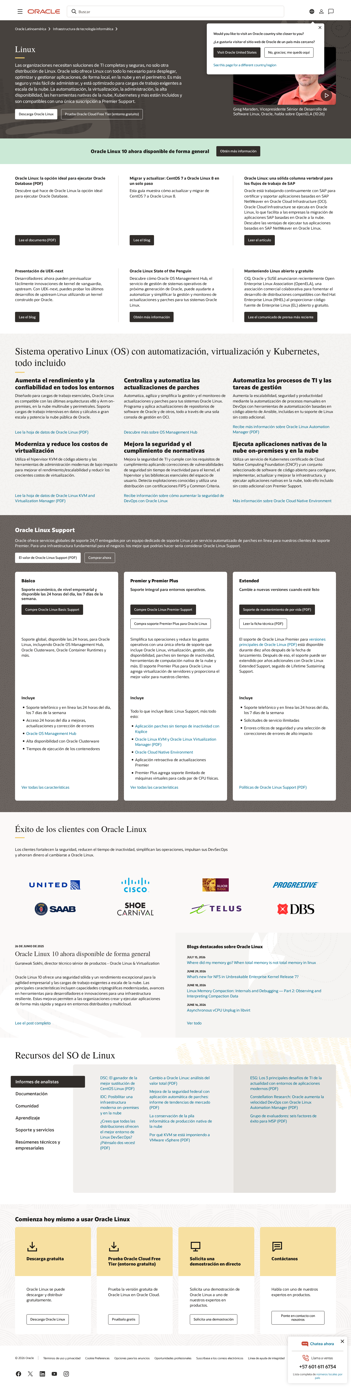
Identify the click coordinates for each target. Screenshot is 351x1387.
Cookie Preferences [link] (97, 1358)
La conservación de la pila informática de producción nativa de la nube (180, 1121)
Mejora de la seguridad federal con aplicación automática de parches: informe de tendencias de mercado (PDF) (179, 1099)
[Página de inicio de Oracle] (44, 11)
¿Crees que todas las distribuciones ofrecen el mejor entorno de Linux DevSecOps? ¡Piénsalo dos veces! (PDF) (119, 1134)
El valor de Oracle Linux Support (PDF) (48, 557)
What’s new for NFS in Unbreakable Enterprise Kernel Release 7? (242, 976)
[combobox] (175, 11)
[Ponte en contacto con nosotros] (331, 11)
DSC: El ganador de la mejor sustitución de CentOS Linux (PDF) (118, 1083)
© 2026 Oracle (24, 1358)
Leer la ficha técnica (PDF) (263, 623)
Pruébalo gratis (123, 1319)
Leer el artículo (259, 240)
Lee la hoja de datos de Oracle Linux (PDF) (51, 432)
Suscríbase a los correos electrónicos (219, 1358)
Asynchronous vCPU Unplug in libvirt (218, 1010)
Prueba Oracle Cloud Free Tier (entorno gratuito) (102, 114)
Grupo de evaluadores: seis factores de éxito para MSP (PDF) (283, 1118)
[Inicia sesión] (321, 11)
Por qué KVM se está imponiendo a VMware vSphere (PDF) (179, 1137)
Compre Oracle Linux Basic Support (52, 609)
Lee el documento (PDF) (35, 240)
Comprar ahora (99, 557)
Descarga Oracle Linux (36, 114)
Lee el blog (141, 240)
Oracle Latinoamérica (30, 29)
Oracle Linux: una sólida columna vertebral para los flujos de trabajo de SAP (288, 181)
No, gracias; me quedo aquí (289, 52)
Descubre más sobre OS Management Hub (160, 432)
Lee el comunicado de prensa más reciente (281, 317)
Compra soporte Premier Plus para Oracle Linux (170, 623)
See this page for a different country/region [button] (244, 65)
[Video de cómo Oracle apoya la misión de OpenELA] (284, 76)
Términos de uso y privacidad (61, 1358)
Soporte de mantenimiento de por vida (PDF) (277, 609)
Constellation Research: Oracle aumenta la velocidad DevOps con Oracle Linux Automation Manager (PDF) (287, 1102)
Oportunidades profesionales (172, 1358)
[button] (20, 11)
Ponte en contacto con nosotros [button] (298, 1317)
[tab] (48, 1082)
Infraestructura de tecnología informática (83, 29)
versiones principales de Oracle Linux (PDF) (282, 642)
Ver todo (194, 1022)
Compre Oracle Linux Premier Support (163, 609)
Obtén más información (236, 149)
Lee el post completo (33, 1022)
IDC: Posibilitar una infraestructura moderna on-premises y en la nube (119, 1104)
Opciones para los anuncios (132, 1358)
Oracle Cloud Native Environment (164, 751)
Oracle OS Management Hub (51, 733)
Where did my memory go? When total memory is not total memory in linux (251, 962)
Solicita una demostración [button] (214, 1319)
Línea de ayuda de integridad (266, 1358)
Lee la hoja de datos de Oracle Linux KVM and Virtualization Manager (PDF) (55, 498)
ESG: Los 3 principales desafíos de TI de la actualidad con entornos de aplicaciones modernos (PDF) (286, 1083)
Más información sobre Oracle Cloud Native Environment (282, 500)
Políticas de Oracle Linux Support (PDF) (273, 787)
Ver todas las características (45, 787)
